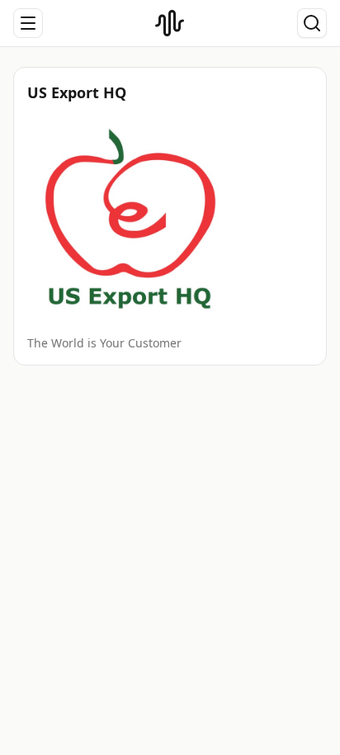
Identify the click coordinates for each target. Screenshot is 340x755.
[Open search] (312, 23)
